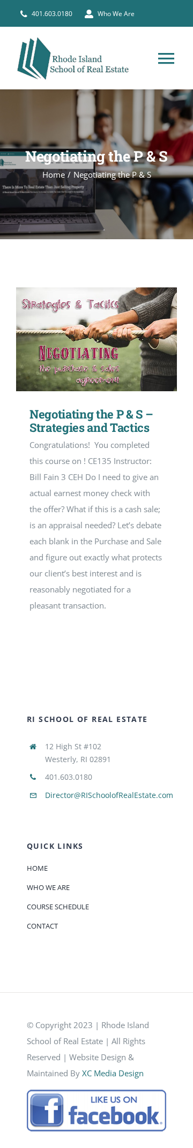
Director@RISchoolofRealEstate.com (109, 795)
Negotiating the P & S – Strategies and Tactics (81, 340)
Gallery (112, 340)
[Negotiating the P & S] (96, 339)
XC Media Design (113, 1073)
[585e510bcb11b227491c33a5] (96, 1093)
